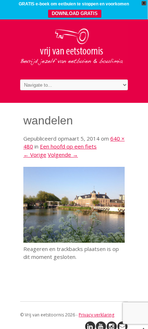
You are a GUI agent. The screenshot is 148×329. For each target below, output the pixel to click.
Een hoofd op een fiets (68, 146)
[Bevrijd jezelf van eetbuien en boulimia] (74, 64)
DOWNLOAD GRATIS (75, 13)
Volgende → (63, 154)
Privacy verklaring (96, 315)
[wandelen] (74, 240)
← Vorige (34, 154)
